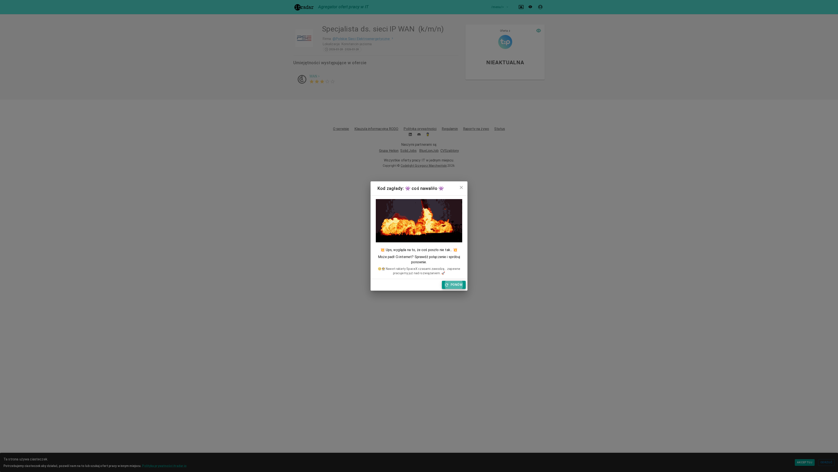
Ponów (456, 284)
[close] (461, 187)
